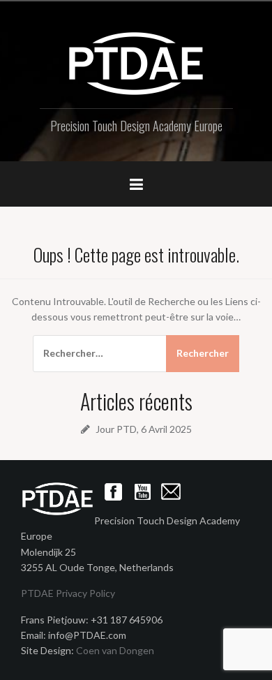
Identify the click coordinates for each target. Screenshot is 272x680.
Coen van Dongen (115, 650)
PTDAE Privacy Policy (68, 593)
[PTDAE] (136, 62)
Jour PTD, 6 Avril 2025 (144, 429)
